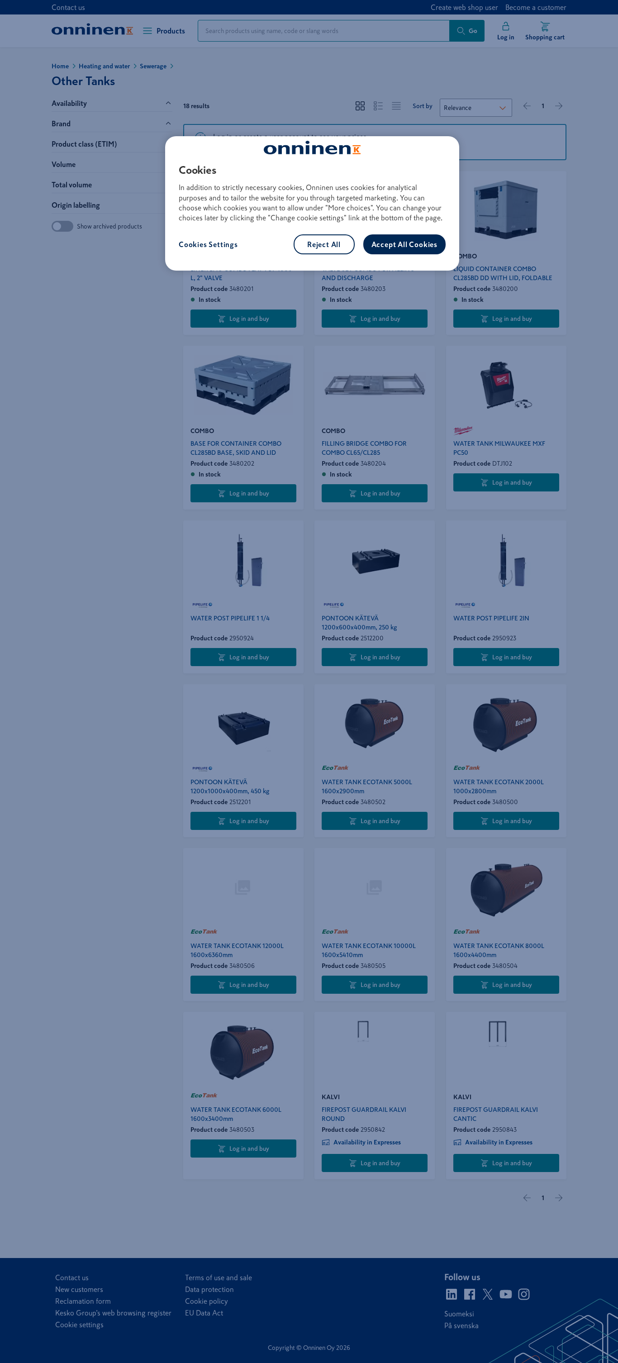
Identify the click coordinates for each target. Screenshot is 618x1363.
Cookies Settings (208, 244)
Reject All (324, 244)
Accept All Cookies (404, 244)
